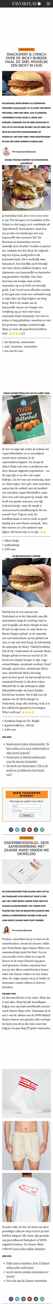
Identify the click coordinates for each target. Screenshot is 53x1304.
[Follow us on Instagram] (23, 831)
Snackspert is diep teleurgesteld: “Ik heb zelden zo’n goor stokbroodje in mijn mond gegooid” (27, 748)
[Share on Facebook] (11, 831)
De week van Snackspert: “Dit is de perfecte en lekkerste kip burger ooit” (27, 770)
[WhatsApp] (42, 831)
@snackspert (19, 108)
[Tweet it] (17, 831)
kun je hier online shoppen (29, 1248)
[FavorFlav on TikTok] (35, 831)
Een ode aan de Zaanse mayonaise (26, 1280)
